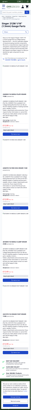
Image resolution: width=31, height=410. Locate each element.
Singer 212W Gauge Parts (8, 17)
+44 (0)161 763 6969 (10, 60)
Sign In (5, 1)
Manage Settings (15, 397)
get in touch (21, 60)
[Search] (27, 12)
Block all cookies (15, 401)
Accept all (15, 405)
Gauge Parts (14, 16)
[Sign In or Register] (23, 7)
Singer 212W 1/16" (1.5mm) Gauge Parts (11, 19)
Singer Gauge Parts (22, 16)
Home (3, 16)
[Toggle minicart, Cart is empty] (27, 7)
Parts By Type (8, 16)
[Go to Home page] (13, 6)
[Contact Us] (27, 1)
